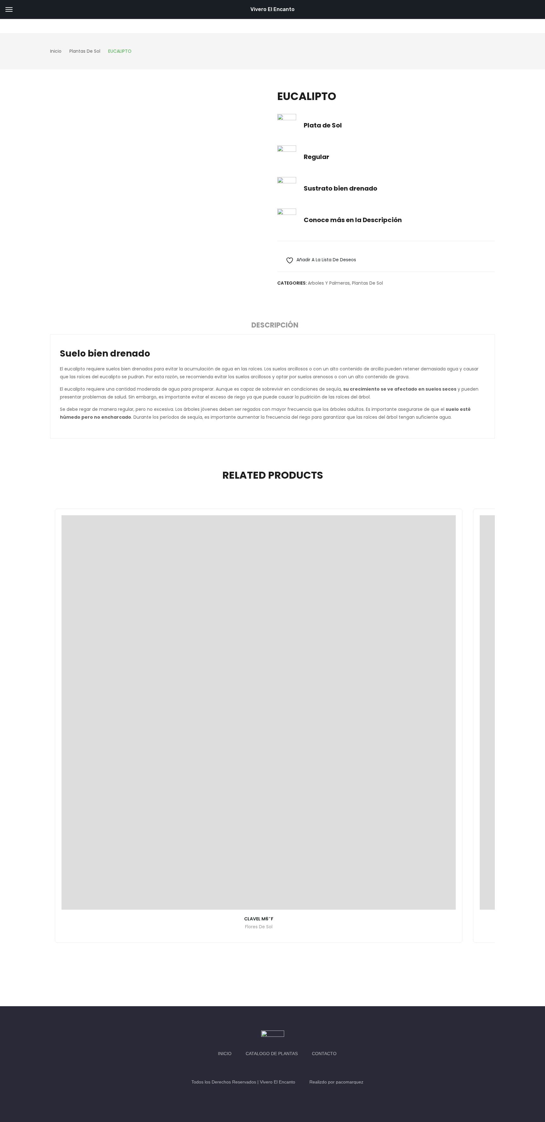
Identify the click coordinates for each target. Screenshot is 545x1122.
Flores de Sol (258, 927)
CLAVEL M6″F (258, 919)
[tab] (275, 326)
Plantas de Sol (367, 283)
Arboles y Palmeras (329, 283)
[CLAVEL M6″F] (259, 712)
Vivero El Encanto (272, 9)
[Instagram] (278, 1067)
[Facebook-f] (266, 1067)
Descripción (274, 325)
